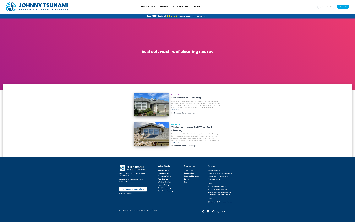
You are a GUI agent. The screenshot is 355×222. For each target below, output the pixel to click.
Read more (175, 110)
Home (142, 7)
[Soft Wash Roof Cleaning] (151, 104)
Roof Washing (175, 94)
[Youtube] (223, 211)
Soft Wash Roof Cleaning (186, 97)
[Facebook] (203, 211)
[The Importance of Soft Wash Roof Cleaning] (151, 134)
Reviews (197, 7)
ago (192, 113)
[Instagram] (213, 211)
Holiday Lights (178, 7)
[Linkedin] (208, 211)
